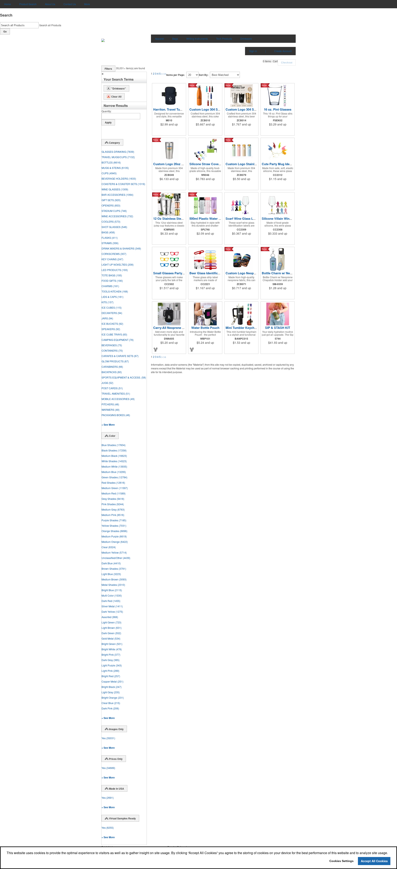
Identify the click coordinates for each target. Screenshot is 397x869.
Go (5, 31)
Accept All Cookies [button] (374, 861)
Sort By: (203, 75)
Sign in (253, 51)
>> (164, 73)
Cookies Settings (341, 861)
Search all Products (50, 25)
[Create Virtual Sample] (156, 349)
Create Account (283, 51)
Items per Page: (175, 75)
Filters (108, 68)
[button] (270, 61)
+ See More (108, 424)
